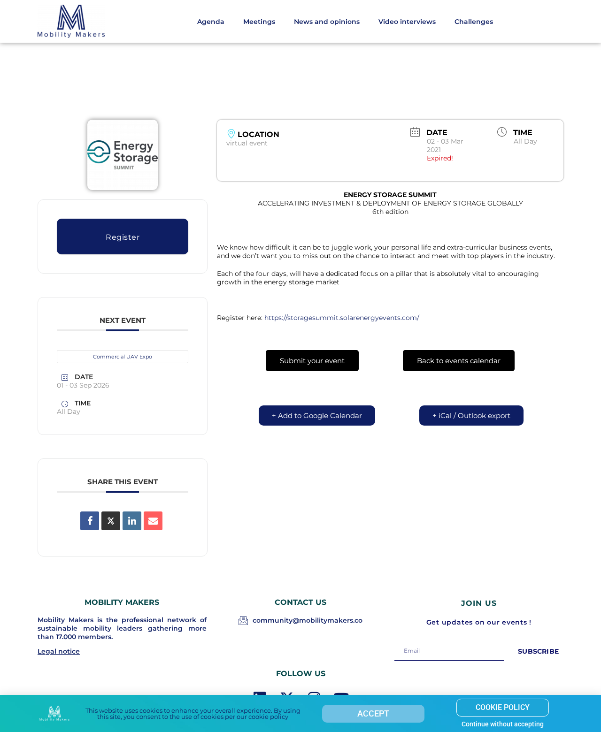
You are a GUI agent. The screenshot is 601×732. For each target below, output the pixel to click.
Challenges (474, 21)
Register (122, 237)
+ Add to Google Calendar (317, 415)
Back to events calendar (459, 360)
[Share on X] (110, 520)
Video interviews (407, 21)
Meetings (259, 21)
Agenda (210, 21)
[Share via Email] (153, 520)
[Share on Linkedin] (132, 520)
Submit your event (312, 360)
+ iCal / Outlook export (471, 415)
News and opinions (327, 21)
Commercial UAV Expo (122, 356)
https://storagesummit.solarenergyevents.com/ (341, 317)
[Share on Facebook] (89, 520)
